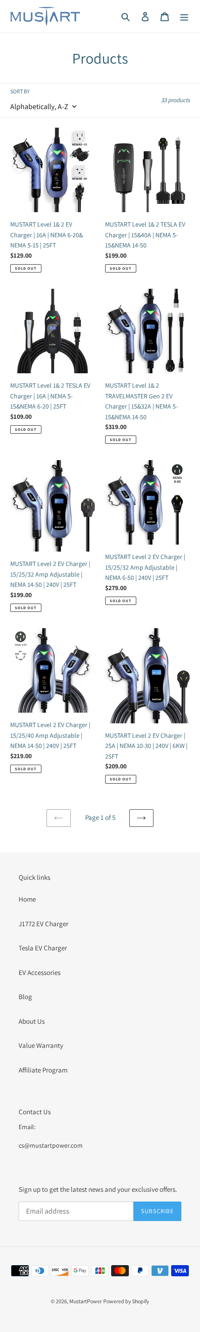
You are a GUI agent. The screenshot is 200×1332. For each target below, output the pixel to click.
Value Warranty (41, 1045)
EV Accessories (39, 972)
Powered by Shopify (126, 1301)
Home (27, 899)
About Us (32, 1021)
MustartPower (85, 1301)
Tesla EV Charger (43, 947)
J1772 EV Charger (43, 923)
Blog (25, 996)
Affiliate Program (43, 1070)
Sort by (20, 91)
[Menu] (184, 16)
